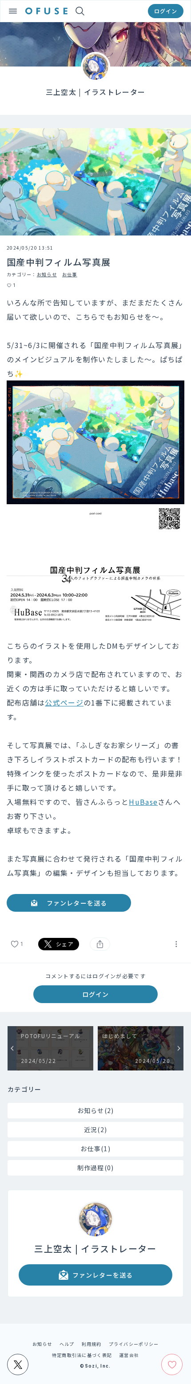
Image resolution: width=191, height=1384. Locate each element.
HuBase (143, 801)
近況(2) (95, 1129)
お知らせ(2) (95, 1110)
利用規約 (92, 1344)
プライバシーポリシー (134, 1344)
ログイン (165, 11)
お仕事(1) (95, 1148)
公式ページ (64, 702)
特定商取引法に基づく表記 (82, 1355)
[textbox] (95, 610)
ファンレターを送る (77, 902)
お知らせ (47, 274)
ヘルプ (67, 1344)
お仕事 (69, 274)
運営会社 (129, 1355)
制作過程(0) (95, 1167)
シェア (65, 944)
